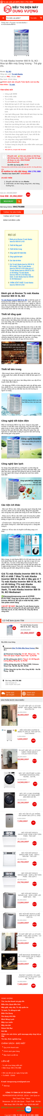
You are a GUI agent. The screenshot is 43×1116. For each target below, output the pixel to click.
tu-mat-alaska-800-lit (8, 24)
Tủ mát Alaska (17, 74)
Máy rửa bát (6, 1025)
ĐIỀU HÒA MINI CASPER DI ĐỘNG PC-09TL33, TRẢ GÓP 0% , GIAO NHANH (29, 731)
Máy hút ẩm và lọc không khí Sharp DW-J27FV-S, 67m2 (29, 814)
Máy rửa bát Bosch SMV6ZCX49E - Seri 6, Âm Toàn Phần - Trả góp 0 (29, 875)
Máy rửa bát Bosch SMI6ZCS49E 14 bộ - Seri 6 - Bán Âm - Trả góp (29, 854)
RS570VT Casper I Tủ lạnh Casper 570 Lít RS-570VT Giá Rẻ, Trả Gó (29, 976)
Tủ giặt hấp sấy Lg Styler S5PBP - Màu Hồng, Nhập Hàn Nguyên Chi (29, 707)
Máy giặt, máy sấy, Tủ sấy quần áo (14, 1007)
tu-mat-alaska (21, 23)
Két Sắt (4, 1031)
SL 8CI (8, 71)
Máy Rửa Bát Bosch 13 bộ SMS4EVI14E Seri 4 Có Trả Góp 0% (29, 915)
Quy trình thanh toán (11, 1047)
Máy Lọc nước (7, 1022)
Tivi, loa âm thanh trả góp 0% (12, 1001)
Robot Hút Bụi (6, 1028)
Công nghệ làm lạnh (16, 256)
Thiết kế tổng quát (16, 245)
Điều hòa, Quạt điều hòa (10, 1004)
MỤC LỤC (12, 234)
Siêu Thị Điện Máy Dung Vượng (23, 648)
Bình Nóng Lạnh (7, 1019)
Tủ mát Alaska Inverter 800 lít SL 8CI (14, 300)
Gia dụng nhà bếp (8, 1016)
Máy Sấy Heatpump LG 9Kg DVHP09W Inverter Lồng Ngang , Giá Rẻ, (29, 775)
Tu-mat (12, 23)
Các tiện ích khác (15, 260)
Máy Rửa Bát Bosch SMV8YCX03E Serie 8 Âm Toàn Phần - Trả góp (29, 834)
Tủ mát (12, 84)
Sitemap (7, 1086)
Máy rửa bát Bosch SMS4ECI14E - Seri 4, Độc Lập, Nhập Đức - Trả (29, 895)
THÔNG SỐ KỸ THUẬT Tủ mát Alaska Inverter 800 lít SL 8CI (21, 283)
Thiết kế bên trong (16, 249)
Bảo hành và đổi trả (11, 1055)
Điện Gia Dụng (7, 1013)
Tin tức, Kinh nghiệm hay (11, 1039)
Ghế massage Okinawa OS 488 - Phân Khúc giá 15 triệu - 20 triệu (29, 956)
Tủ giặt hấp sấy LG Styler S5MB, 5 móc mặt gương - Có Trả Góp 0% (29, 935)
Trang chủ (4, 23)
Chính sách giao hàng (12, 1051)
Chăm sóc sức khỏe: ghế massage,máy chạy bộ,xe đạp (21, 1035)
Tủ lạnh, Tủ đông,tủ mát (10, 1010)
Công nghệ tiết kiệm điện (18, 252)
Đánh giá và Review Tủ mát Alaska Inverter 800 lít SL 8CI (21, 240)
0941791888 (18, 207)
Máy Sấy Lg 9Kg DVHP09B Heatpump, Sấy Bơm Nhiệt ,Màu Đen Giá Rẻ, (29, 795)
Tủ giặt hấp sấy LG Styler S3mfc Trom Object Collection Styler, (29, 752)
